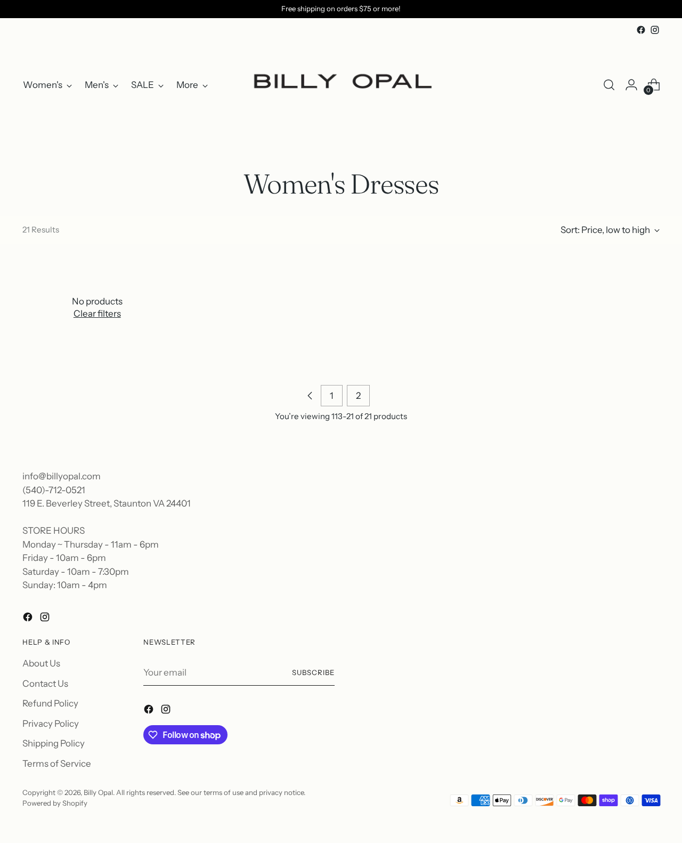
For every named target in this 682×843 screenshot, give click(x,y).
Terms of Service (56, 763)
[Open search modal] (609, 84)
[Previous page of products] (310, 395)
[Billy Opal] (341, 85)
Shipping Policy (53, 743)
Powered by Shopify (54, 803)
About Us (41, 663)
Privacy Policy (50, 723)
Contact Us (45, 683)
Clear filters (97, 313)
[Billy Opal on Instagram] (655, 30)
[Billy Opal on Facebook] (641, 30)
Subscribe (313, 672)
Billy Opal (98, 792)
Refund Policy (50, 703)
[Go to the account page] (631, 84)
